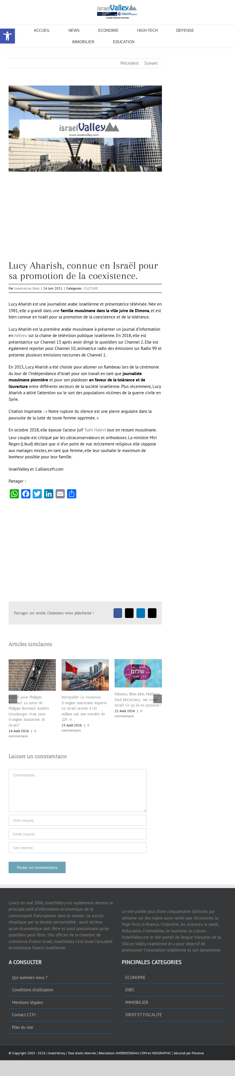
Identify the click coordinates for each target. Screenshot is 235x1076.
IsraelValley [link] (56, 1053)
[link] (117, 11)
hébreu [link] (20, 335)
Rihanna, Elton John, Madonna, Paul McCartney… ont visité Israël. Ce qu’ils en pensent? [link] (46, 699)
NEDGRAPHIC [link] (161, 1053)
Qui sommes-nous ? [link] (30, 977)
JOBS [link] (129, 989)
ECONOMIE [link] (135, 977)
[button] (13, 699)
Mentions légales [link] (27, 1002)
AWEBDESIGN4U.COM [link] (131, 1053)
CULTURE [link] (91, 288)
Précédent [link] (129, 63)
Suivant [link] (151, 63)
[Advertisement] (85, 220)
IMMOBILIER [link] (136, 1002)
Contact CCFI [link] (24, 1014)
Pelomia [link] (198, 1053)
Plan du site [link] (22, 1027)
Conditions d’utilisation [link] (32, 989)
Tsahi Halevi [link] (95, 430)
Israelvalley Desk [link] (27, 288)
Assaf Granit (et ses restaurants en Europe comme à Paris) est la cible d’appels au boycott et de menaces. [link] (98, 702)
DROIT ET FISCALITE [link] (143, 1014)
